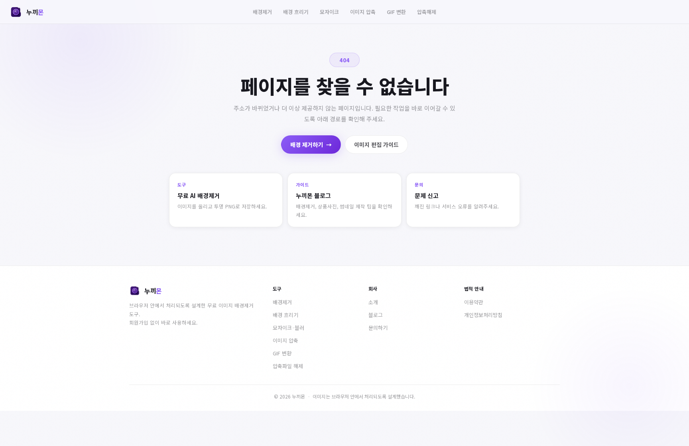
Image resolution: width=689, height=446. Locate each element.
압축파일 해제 (288, 366)
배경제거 (262, 12)
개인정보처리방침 (483, 315)
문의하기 (378, 327)
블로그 (375, 315)
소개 (373, 302)
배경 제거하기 (311, 145)
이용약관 (473, 302)
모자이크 (329, 12)
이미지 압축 (363, 12)
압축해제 (426, 12)
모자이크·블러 (288, 327)
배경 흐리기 (296, 12)
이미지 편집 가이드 (376, 145)
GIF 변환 (396, 12)
